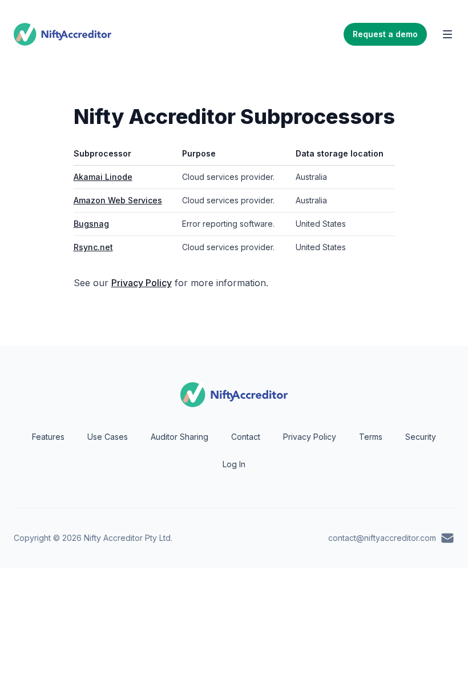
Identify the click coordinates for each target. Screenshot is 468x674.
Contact (245, 437)
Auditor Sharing (179, 437)
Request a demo (385, 34)
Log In (234, 464)
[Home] (62, 34)
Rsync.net (93, 247)
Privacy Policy (141, 282)
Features (48, 437)
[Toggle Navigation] (447, 34)
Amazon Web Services (118, 200)
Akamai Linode (103, 177)
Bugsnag (91, 223)
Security (420, 437)
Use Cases (107, 437)
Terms (370, 437)
